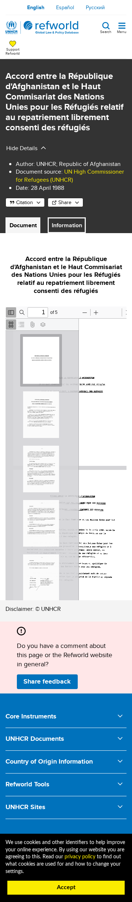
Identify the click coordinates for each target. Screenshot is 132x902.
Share (65, 202)
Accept (66, 887)
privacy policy (80, 856)
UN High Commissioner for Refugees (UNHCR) (70, 175)
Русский (95, 7)
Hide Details (21, 148)
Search (105, 31)
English (35, 7)
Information (67, 225)
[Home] (42, 27)
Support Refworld (13, 51)
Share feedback (47, 681)
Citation (24, 202)
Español (65, 7)
